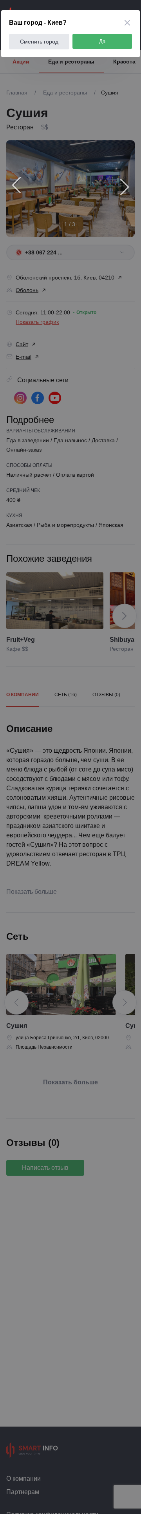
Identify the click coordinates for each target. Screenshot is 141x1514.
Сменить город (39, 41)
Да (102, 41)
